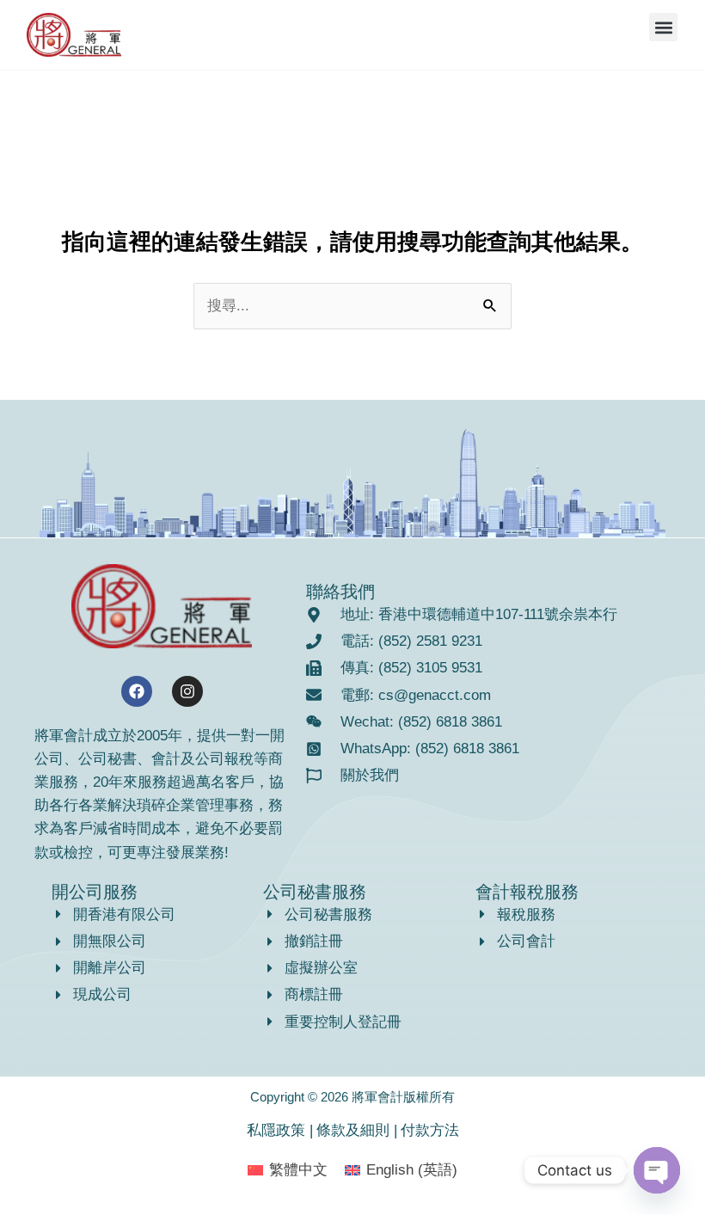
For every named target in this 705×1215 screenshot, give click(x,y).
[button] (663, 27)
